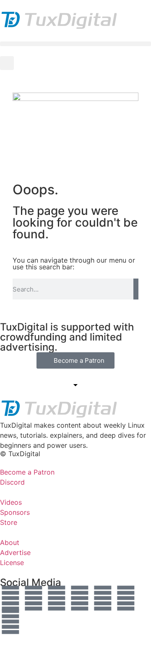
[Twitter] (10, 598)
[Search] (135, 289)
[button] (75, 43)
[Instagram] (79, 598)
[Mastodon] (33, 598)
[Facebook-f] (102, 598)
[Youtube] (56, 598)
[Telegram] (10, 621)
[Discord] (125, 598)
